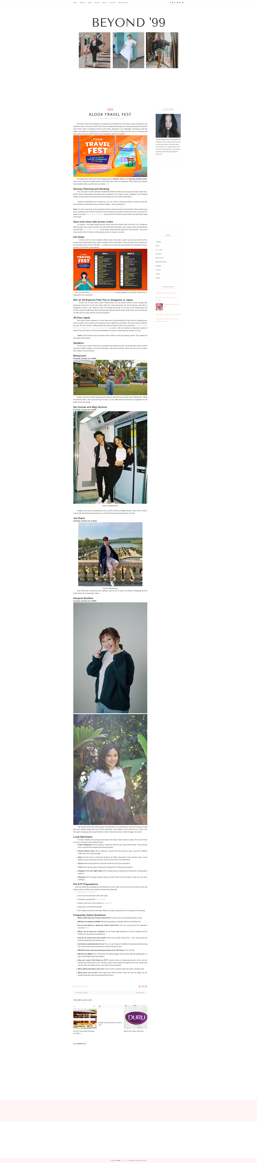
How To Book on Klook (91, 229)
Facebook (107, 903)
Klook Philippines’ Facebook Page (102, 292)
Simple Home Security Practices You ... (110, 1023)
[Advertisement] (60, 90)
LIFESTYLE (158, 254)
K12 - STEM (159, 250)
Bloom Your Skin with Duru (134, 1031)
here (107, 184)
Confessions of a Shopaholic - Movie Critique (168, 314)
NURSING (158, 266)
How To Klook (100, 899)
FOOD (157, 246)
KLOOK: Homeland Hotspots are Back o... (83, 1032)
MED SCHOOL (160, 258)
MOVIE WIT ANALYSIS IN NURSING (165, 293)
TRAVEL (85, 986)
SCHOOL (158, 270)
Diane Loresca (105, 118)
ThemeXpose (124, 1160)
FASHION (158, 242)
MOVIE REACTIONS (161, 262)
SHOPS (110, 109)
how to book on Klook (94, 214)
